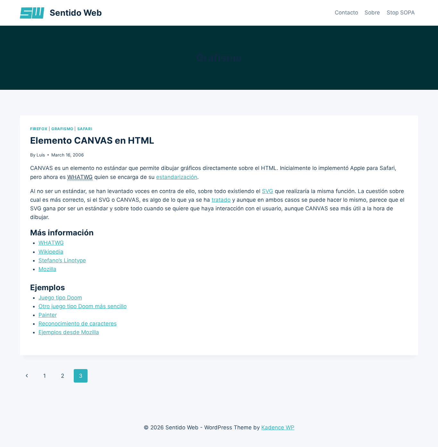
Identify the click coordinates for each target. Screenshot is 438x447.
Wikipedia (50, 252)
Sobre (372, 12)
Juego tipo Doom (60, 297)
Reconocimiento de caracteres (77, 323)
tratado (221, 200)
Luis (41, 154)
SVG (267, 191)
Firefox (38, 128)
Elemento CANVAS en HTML (92, 140)
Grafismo (62, 128)
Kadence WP (277, 427)
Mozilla (47, 269)
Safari (84, 128)
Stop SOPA (401, 12)
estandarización (176, 177)
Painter (47, 315)
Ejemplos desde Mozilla (68, 332)
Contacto (346, 12)
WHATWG (51, 243)
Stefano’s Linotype (62, 260)
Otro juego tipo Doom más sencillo (82, 306)
